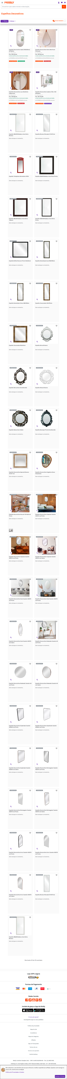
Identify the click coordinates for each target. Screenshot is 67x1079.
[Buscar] (64, 7)
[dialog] (33, 1072)
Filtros (5, 21)
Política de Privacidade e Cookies (15, 1072)
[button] (12, 21)
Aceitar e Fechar (60, 1076)
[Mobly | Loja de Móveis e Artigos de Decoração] (9, 3)
